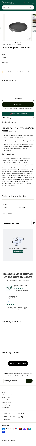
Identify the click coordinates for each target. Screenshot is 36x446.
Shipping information (9, 122)
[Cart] (29, 2)
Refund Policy (6, 118)
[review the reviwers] (7, 302)
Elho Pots (18, 44)
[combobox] (18, 7)
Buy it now (18, 104)
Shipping (14, 108)
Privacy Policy (6, 405)
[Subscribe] (29, 381)
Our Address (5, 407)
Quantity (5, 63)
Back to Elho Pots (19, 363)
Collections (10, 44)
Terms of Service (7, 400)
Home (3, 44)
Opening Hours (6, 402)
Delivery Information (8, 395)
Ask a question (7, 214)
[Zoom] (28, 38)
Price (3, 54)
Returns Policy (6, 397)
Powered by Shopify (8, 440)
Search (4, 392)
